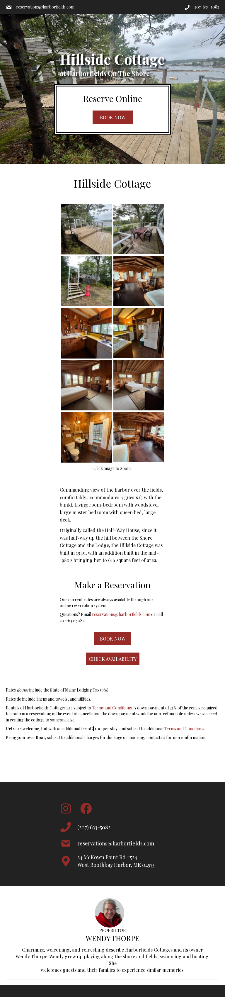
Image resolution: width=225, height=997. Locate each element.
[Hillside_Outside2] (138, 229)
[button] (113, 117)
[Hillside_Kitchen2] (86, 333)
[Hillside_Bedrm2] (86, 385)
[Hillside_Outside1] (86, 229)
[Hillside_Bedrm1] (138, 385)
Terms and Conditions (112, 708)
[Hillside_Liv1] (138, 281)
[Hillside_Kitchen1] (138, 333)
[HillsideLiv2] (138, 437)
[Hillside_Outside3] (86, 281)
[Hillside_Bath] (86, 437)
